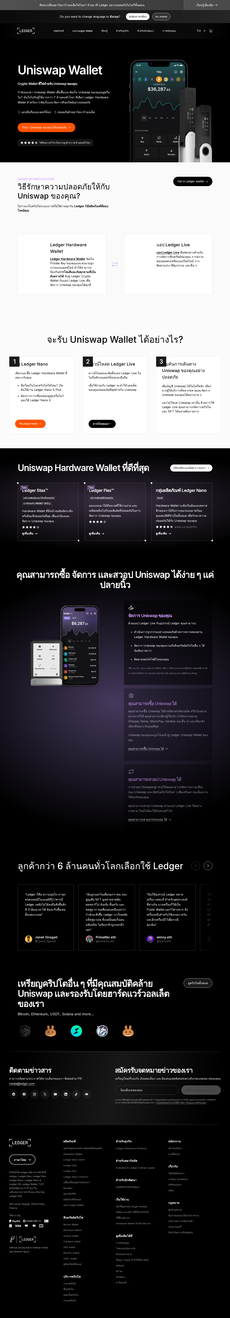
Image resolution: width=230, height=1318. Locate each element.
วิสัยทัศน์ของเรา (176, 1173)
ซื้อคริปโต (68, 1289)
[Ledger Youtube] (55, 1094)
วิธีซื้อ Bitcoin (123, 1217)
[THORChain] (62, 1031)
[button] (208, 865)
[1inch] (88, 1031)
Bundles (67, 1188)
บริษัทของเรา (175, 1184)
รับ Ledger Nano (28, 423)
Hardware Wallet (72, 1154)
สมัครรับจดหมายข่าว (199, 1090)
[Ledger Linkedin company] (65, 1094)
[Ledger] (25, 31)
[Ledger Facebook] (24, 1094)
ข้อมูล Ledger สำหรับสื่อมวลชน (132, 1259)
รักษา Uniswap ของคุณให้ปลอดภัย (44, 127)
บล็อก (171, 1190)
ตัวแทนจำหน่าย (124, 1254)
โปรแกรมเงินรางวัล (125, 1248)
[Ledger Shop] (211, 31)
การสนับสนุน (169, 30)
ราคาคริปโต (69, 1283)
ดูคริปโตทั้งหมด (198, 983)
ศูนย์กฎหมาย (175, 1209)
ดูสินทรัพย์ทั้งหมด (72, 1264)
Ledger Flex (70, 1171)
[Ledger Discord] (86, 1094)
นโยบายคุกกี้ (174, 1226)
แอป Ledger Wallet (82, 30)
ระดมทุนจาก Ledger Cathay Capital (135, 1167)
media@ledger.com (22, 1083)
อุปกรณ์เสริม (69, 1193)
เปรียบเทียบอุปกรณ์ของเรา (76, 1182)
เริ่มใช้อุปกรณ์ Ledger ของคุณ (131, 1206)
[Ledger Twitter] (44, 1094)
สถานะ (119, 1271)
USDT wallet (70, 1258)
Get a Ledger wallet (191, 181)
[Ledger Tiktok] (76, 1094)
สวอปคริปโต (69, 1300)
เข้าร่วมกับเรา (175, 1148)
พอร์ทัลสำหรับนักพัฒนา (128, 1187)
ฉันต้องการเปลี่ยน (138, 16)
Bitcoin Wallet (71, 1224)
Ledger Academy (178, 1179)
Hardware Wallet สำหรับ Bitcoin (133, 1223)
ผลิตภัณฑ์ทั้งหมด (72, 1199)
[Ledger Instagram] (34, 1094)
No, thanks (161, 16)
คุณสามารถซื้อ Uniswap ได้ (146, 748)
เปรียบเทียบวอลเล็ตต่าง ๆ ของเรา (189, 467)
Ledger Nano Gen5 (74, 1159)
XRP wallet (69, 1247)
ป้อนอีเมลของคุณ (131, 1090)
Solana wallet (71, 1235)
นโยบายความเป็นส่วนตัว (180, 1221)
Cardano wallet (72, 1241)
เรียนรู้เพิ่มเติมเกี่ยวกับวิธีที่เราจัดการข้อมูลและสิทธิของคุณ (181, 1102)
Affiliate (120, 1265)
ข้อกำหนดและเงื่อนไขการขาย (183, 1215)
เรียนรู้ (104, 30)
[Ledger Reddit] (13, 1094)
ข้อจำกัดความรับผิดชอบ (180, 1232)
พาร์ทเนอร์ (121, 1282)
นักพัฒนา (121, 1276)
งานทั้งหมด (174, 1154)
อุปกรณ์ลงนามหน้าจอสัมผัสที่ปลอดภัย (82, 1148)
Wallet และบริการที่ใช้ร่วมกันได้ (132, 1212)
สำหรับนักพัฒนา (145, 30)
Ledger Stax (70, 1165)
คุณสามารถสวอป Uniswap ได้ (147, 819)
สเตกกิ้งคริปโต (70, 1294)
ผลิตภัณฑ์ (59, 30)
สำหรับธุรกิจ (122, 30)
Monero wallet (71, 1252)
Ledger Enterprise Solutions (131, 1148)
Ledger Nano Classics (75, 1176)
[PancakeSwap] (36, 1031)
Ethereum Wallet (72, 1230)
